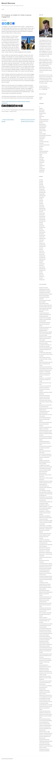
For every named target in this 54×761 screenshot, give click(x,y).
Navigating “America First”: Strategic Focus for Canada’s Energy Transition (44, 692)
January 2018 (41, 254)
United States (41, 170)
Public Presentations (43, 152)
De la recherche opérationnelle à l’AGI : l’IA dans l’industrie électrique (45, 424)
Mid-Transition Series (43, 471)
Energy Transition (42, 130)
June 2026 (41, 181)
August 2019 (41, 240)
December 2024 (42, 208)
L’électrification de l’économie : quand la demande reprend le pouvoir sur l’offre (45, 609)
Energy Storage (42, 129)
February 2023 (42, 217)
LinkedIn (41, 97)
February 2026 (42, 187)
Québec (40, 154)
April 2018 (41, 249)
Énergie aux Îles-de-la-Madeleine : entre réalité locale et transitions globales (45, 438)
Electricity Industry (42, 125)
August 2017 (41, 260)
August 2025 (41, 197)
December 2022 (42, 219)
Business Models (14, 109)
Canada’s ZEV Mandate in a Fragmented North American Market (44, 443)
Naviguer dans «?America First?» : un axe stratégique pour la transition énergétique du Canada (45, 697)
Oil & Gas (41, 149)
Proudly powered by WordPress (7, 758)
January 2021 (41, 230)
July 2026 (41, 179)
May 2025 (41, 201)
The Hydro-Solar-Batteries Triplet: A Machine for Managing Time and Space (45, 349)
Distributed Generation (43, 121)
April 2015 (41, 273)
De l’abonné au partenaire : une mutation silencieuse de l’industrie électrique (45, 329)
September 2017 (42, 259)
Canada (40, 114)
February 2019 (42, 243)
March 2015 (41, 274)
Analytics (41, 108)
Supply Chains (42, 165)
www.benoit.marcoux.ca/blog (45, 67)
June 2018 (41, 247)
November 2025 (42, 192)
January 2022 (41, 225)
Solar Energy (41, 162)
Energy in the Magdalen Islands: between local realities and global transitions (45, 433)
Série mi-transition (42, 473)
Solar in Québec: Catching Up (44, 357)
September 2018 (42, 246)
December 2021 (42, 227)
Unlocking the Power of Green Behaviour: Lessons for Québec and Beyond (45, 677)
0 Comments (4, 20)
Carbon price (41, 116)
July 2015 (41, 271)
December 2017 (42, 255)
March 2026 (41, 186)
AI (39, 106)
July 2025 (41, 198)
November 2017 (42, 257)
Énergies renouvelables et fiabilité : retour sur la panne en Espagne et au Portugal (45, 522)
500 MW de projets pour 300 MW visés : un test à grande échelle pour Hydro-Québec (45, 333)
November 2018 (42, 244)
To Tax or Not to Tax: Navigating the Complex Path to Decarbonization (45, 687)
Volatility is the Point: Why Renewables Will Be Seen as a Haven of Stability (44, 462)
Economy (41, 122)
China (40, 117)
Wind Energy (41, 171)
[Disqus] (18, 138)
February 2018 (42, 252)
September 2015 (42, 270)
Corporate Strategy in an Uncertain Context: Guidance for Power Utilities (45, 487)
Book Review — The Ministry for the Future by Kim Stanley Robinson (45, 530)
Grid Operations (42, 136)
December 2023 (42, 216)
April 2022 (41, 224)
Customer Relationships (23, 109)
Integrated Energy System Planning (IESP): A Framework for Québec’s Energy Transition (45, 644)
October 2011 (41, 276)
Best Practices (42, 109)
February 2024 (42, 213)
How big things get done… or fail (45, 430)
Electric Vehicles (31, 109)
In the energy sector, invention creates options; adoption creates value (45, 402)
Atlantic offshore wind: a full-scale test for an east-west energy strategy (45, 363)
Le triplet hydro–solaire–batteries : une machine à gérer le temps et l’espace (45, 354)
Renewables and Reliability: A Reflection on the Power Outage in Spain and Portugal (45, 517)
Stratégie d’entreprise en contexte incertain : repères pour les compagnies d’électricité (45, 482)
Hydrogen (41, 140)
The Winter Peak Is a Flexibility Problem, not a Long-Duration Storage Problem (45, 319)
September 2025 (42, 195)
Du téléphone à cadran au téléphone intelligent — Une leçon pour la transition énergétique (45, 506)
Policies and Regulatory (43, 151)
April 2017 (41, 262)
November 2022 (42, 221)
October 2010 (41, 279)
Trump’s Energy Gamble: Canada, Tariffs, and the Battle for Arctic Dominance (45, 655)
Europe (40, 132)
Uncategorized (42, 168)
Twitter (40, 98)
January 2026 (41, 189)
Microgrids (41, 146)
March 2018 (41, 251)
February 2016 (42, 266)
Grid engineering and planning (45, 135)
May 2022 (41, 222)
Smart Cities (41, 157)
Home (3, 9)
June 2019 (41, 241)
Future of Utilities (5, 111)
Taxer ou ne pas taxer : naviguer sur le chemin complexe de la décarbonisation (45, 682)
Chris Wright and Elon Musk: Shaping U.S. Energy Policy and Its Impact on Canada (45, 746)
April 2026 (41, 184)
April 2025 (41, 203)
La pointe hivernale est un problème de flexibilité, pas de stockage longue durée (45, 314)
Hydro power (41, 138)
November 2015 (42, 268)
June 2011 (41, 278)
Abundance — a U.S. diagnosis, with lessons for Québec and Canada (45, 379)
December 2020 (42, 232)
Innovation (41, 143)
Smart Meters (42, 160)
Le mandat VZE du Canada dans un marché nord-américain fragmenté (45, 448)
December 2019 (42, 235)
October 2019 (41, 236)
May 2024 (41, 211)
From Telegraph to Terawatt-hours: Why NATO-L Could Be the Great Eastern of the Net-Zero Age (45, 492)
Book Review (41, 111)
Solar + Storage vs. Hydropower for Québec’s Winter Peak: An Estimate (45, 614)
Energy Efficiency (42, 127)
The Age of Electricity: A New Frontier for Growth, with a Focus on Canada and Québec (45, 701)
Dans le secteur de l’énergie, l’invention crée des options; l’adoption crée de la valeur (44, 397)
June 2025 (41, 200)
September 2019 (42, 238)
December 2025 (42, 190)
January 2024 (41, 214)
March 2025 (41, 205)
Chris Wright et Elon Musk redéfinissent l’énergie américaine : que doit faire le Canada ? (45, 741)
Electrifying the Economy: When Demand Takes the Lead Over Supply (45, 605)
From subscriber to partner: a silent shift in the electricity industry (45, 324)
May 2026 (41, 182)
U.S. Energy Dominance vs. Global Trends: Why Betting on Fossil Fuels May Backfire (45, 625)
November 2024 (42, 209)
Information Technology (44, 141)
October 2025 (41, 194)
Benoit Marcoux (8, 3)
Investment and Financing (44, 144)
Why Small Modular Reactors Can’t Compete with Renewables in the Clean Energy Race (45, 720)
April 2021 (41, 228)
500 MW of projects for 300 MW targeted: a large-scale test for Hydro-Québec (45, 338)
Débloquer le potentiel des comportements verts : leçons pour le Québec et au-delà (45, 673)
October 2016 (41, 263)
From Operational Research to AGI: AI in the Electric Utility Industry (45, 419)
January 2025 (41, 206)
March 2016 (41, 265)
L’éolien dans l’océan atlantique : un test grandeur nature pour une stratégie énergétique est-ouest (45, 368)
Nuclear (40, 148)
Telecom (40, 167)
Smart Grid (41, 159)
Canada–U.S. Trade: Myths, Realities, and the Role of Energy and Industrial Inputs (45, 541)
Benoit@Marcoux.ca (46, 87)
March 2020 (41, 233)
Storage (40, 163)
